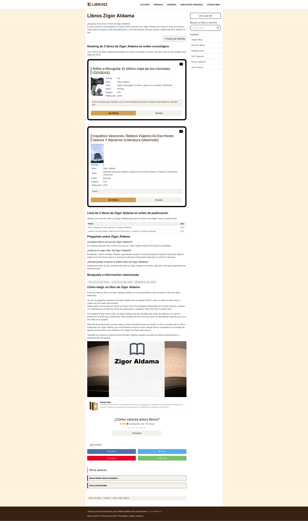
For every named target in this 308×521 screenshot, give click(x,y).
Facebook (112, 451)
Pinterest (112, 458)
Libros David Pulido (98, 485)
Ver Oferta (113, 113)
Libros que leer (205, 16)
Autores (145, 4)
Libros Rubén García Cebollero (103, 478)
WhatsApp (163, 458)
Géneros (158, 4)
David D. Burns (198, 45)
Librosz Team (105, 402)
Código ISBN (213, 4)
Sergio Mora (197, 39)
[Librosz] (97, 4)
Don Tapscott (197, 56)
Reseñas (171, 4)
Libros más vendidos (191, 4)
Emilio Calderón (198, 62)
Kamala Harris (197, 50)
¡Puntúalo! (136, 433)
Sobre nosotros (93, 516)
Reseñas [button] (159, 113)
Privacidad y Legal (126, 516)
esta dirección (93, 268)
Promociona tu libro (109, 516)
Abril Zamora (197, 67)
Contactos (139, 516)
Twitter (162, 451)
